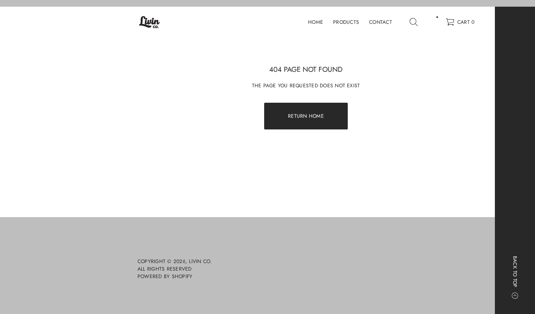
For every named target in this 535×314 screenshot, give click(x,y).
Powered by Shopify (165, 276)
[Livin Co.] (149, 22)
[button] (414, 22)
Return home (306, 116)
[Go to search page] (414, 22)
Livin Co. (200, 261)
